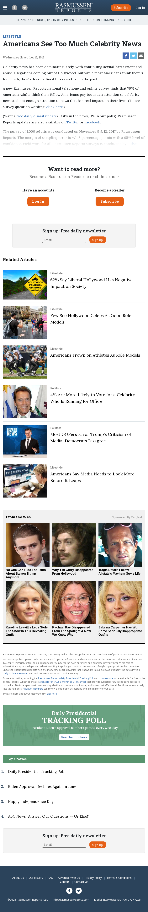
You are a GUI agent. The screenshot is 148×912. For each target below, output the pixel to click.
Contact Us (81, 882)
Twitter (72, 122)
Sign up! (97, 240)
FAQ (50, 878)
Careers (65, 882)
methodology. (61, 150)
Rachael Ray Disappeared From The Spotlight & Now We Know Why (71, 631)
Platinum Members (33, 688)
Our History (36, 878)
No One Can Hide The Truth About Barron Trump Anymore (26, 573)
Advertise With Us (69, 878)
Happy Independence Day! (31, 801)
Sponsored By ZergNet (127, 517)
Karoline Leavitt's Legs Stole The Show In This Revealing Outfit (27, 631)
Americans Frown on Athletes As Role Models (95, 355)
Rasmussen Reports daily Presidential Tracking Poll (65, 678)
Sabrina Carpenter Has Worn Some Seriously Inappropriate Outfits (120, 631)
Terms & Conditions (119, 878)
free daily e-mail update (37, 116)
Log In (140, 7)
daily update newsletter (16, 673)
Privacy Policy (93, 878)
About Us (18, 878)
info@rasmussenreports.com (71, 899)
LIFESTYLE (12, 36)
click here (54, 107)
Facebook (92, 122)
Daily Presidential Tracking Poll (36, 771)
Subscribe (109, 201)
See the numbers (74, 737)
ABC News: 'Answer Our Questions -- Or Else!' (48, 816)
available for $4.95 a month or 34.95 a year (62, 681)
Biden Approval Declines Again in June (42, 786)
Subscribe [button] (121, 8)
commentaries (107, 678)
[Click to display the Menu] (5, 7)
